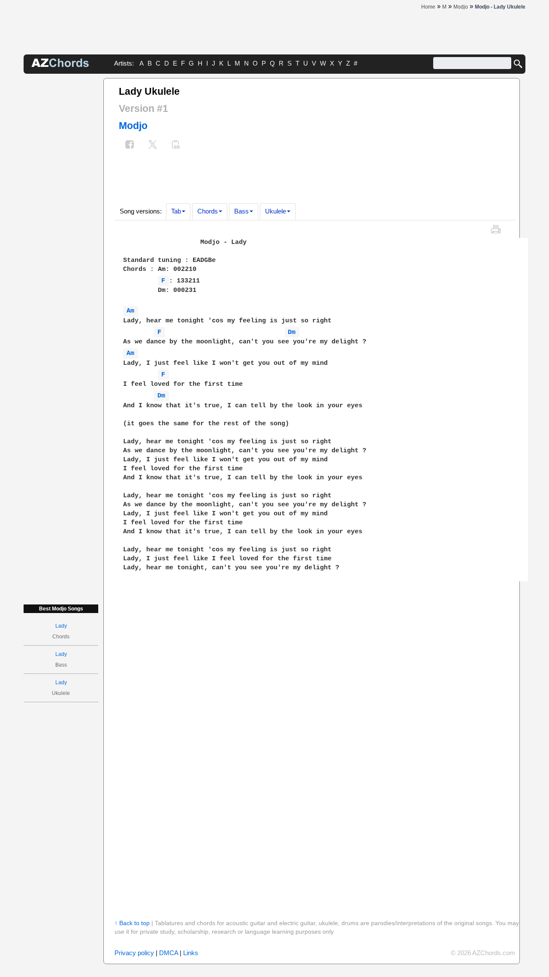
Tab (176, 211)
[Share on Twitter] (152, 145)
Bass (241, 211)
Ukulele (275, 211)
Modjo (133, 125)
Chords (207, 211)
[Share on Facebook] (129, 145)
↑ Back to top (132, 923)
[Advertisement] (61, 206)
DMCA (168, 952)
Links (190, 952)
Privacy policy (134, 952)
